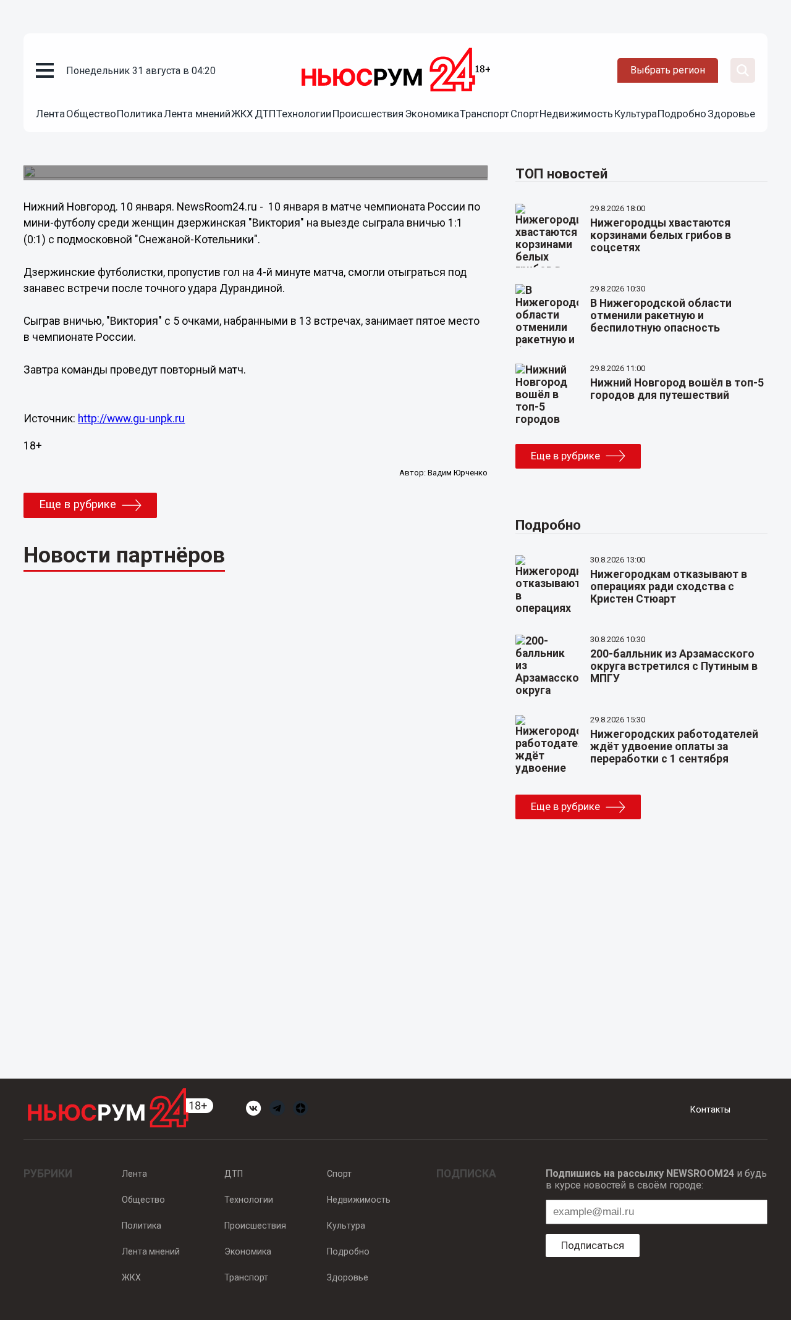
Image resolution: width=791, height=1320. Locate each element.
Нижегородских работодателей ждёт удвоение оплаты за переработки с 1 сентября (674, 746)
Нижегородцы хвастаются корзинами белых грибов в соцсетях (660, 235)
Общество (91, 113)
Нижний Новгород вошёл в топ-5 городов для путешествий (677, 389)
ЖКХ (242, 113)
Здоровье (731, 113)
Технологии (303, 113)
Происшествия (368, 113)
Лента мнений (197, 113)
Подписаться (592, 1245)
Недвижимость (576, 113)
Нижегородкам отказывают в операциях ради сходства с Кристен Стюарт (668, 586)
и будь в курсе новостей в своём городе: (656, 1179)
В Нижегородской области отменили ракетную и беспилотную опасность (661, 315)
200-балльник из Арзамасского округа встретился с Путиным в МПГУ (674, 666)
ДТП (265, 113)
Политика (140, 113)
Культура (635, 113)
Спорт (524, 113)
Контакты (710, 1109)
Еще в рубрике (77, 504)
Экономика (432, 113)
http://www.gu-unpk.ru (131, 418)
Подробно (682, 113)
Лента (50, 113)
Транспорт (484, 113)
